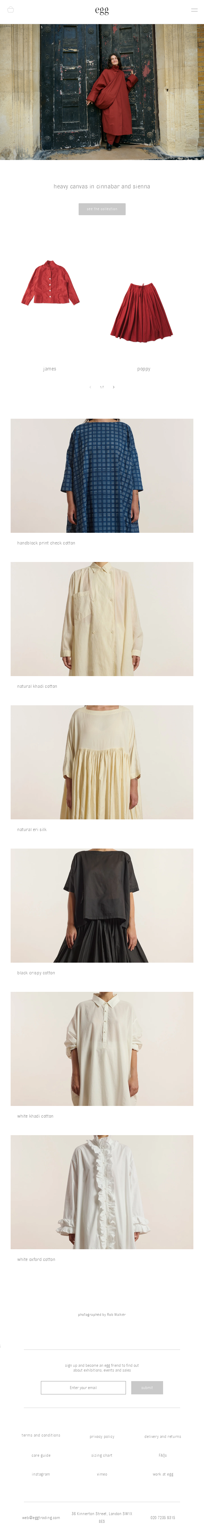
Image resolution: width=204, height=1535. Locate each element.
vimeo (102, 1474)
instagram (41, 1474)
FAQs (163, 1455)
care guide (41, 1455)
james (50, 368)
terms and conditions (41, 1435)
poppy (144, 368)
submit (147, 1388)
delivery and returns (162, 1436)
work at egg (163, 1474)
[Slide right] (114, 387)
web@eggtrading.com (41, 1518)
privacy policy (102, 1436)
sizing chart (102, 1455)
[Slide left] (90, 387)
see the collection (102, 209)
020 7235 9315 (163, 1518)
